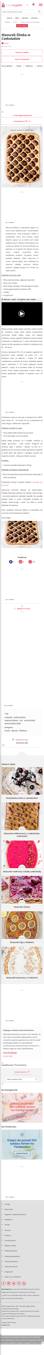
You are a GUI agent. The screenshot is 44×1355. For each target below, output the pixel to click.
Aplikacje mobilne (10, 1246)
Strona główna (7, 66)
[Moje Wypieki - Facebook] (4, 1283)
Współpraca (8, 1220)
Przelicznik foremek (11, 1267)
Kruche (25, 18)
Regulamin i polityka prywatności (15, 1214)
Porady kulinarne (10, 1240)
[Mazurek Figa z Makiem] (22, 925)
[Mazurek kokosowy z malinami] (22, 960)
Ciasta (9, 18)
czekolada (8, 717)
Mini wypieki (32, 26)
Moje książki (9, 1209)
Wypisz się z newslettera (13, 1277)
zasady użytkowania (8, 1318)
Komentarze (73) (21, 121)
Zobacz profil (22, 1117)
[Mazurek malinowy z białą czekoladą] (22, 854)
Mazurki (14, 730)
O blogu (7, 1204)
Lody (15, 22)
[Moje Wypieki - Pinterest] (19, 1283)
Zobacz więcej (22, 26)
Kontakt (7, 1225)
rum (21, 720)
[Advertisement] (22, 89)
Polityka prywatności (33, 1316)
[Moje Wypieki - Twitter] (14, 1283)
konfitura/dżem (19, 717)
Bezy (17, 18)
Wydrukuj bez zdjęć (22, 743)
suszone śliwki (29, 720)
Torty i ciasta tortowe (29, 22)
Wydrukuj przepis (21, 740)
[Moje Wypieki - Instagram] (9, 1283)
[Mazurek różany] (22, 890)
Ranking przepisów (11, 1251)
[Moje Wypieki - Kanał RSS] (24, 1283)
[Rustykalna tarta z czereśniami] (22, 781)
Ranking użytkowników (12, 1256)
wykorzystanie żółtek (13, 723)
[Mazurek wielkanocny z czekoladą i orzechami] (22, 816)
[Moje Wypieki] (12, 5)
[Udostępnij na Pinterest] (20, 562)
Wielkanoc (29, 66)
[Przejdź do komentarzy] (30, 562)
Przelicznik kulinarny (11, 1261)
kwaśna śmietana (11, 720)
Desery (7, 22)
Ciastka (34, 18)
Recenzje (8, 1230)
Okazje (18, 66)
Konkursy (8, 1235)
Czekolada (11, 26)
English (6, 43)
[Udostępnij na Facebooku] (11, 562)
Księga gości (9, 1272)
